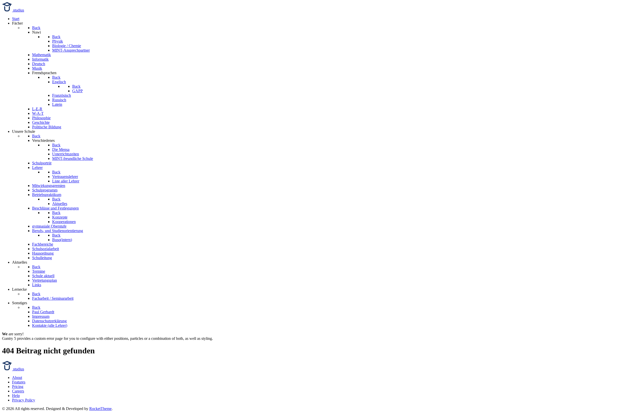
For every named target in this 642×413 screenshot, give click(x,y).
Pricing (17, 386)
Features (18, 382)
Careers (18, 391)
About (17, 377)
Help (16, 395)
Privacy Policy (23, 400)
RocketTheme (100, 408)
